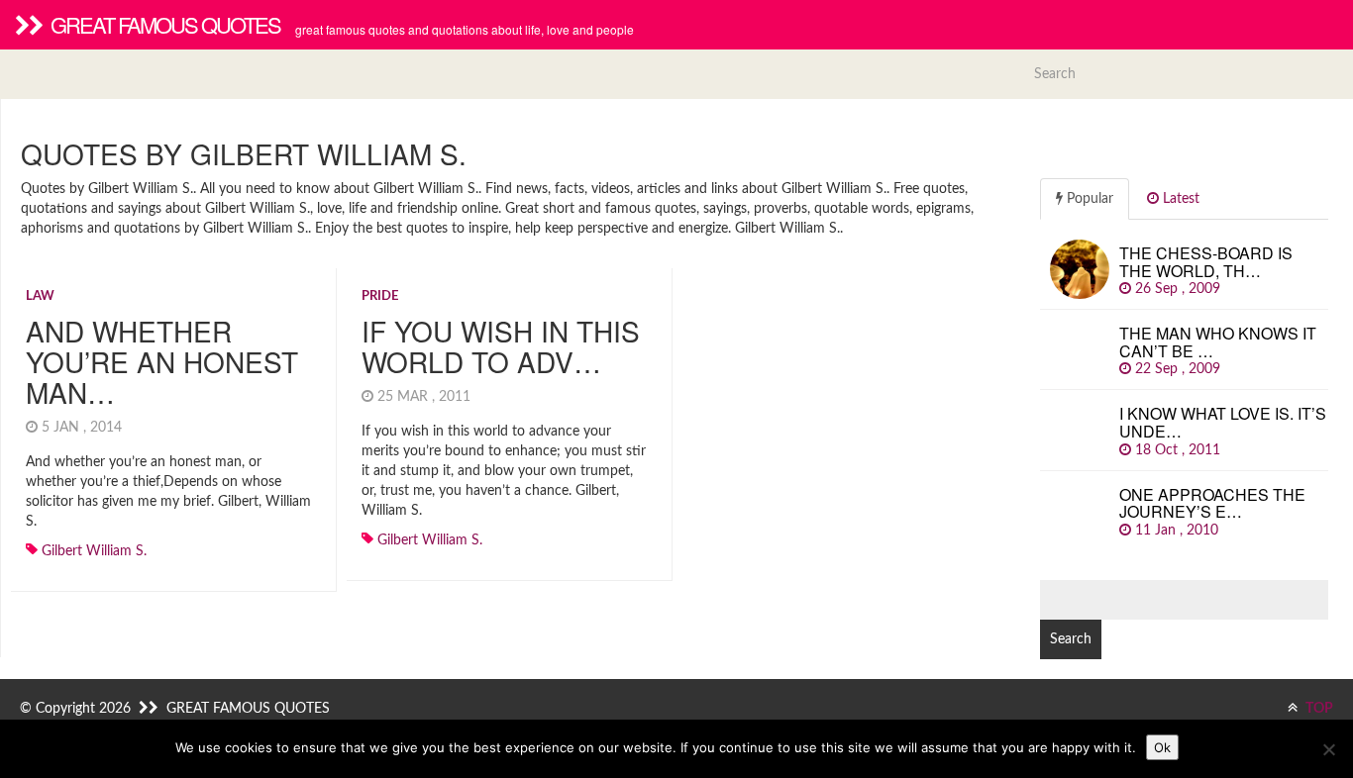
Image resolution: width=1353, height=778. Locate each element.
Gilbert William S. (94, 551)
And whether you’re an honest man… (162, 361)
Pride (380, 296)
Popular (1088, 199)
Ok (1162, 747)
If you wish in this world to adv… (501, 346)
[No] (1328, 749)
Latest (1179, 199)
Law (40, 296)
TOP (1317, 709)
